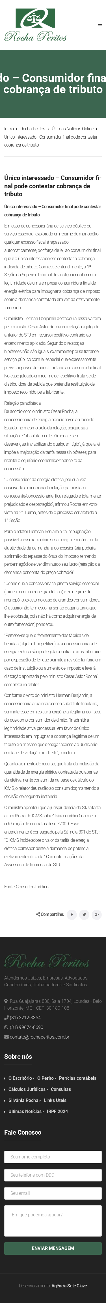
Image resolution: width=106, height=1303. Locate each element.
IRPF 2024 (57, 1111)
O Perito (45, 1078)
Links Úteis (55, 1100)
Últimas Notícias (25, 1111)
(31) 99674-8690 (26, 1027)
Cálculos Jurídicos (27, 1089)
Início (9, 128)
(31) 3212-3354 (25, 1017)
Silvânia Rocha (23, 1100)
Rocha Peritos (32, 128)
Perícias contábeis (77, 1078)
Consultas (61, 1089)
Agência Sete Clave (69, 1286)
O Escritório (20, 1078)
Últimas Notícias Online (73, 128)
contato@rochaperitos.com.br (39, 1037)
